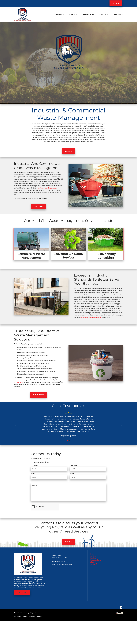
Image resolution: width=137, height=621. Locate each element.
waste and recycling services (47, 188)
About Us (103, 14)
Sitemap (25, 616)
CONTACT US (22, 592)
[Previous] (16, 426)
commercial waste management (90, 317)
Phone (73, 474)
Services (58, 14)
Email (33, 474)
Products (71, 14)
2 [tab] (69, 440)
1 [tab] (67, 440)
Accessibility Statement (35, 616)
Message (34, 482)
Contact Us (116, 14)
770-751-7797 (18, 382)
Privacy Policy (17, 616)
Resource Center (87, 14)
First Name (35, 465)
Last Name (74, 465)
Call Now (115, 3)
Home (92, 554)
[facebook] (121, 607)
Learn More (38, 206)
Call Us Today (38, 395)
